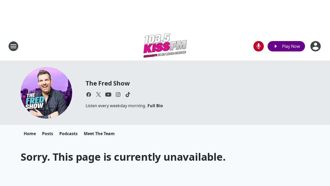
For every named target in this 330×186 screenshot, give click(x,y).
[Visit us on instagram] (118, 94)
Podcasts (68, 133)
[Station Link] (165, 46)
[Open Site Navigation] (13, 46)
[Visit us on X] (98, 94)
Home (30, 133)
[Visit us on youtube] (108, 94)
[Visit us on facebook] (89, 94)
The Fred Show (108, 83)
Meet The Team (99, 133)
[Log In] (316, 46)
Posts (47, 133)
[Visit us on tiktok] (128, 94)
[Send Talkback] (258, 46)
